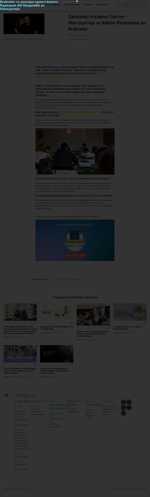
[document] (75, 248)
